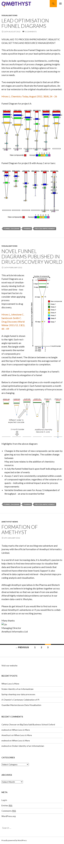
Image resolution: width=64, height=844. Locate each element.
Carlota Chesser (9, 724)
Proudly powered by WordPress (14, 840)
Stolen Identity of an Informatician (17, 689)
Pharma (27, 229)
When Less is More (10, 683)
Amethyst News (9, 522)
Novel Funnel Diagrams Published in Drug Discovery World (31, 256)
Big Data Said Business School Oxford (37, 724)
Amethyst (6, 735)
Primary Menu (60, 3)
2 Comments (30, 31)
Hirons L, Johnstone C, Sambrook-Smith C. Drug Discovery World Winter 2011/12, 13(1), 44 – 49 (13, 321)
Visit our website (9, 665)
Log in (4, 800)
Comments (8, 811)
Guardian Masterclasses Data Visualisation (21, 705)
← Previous (22, 647)
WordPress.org (8, 816)
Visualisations (9, 15)
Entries (6, 805)
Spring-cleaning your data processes (18, 694)
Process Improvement (45, 229)
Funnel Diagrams (11, 229)
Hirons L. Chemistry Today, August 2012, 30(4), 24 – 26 (29, 96)
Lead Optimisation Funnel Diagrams (25, 23)
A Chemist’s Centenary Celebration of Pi (20, 699)
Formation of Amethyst (19, 529)
